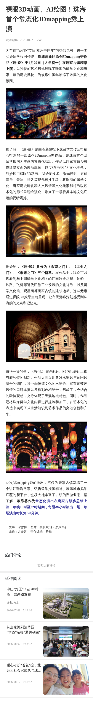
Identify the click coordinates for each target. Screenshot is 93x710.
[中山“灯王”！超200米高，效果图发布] (66, 603)
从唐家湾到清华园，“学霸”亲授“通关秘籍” (23, 629)
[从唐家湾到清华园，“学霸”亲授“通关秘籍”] (66, 641)
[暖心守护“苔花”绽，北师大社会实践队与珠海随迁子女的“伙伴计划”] (66, 679)
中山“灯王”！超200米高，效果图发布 (23, 591)
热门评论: (13, 555)
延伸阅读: (13, 578)
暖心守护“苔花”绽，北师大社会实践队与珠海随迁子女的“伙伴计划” (24, 668)
